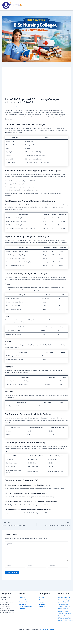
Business (42, 598)
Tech (40, 600)
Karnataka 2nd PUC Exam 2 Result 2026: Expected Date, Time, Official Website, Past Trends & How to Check (65, 616)
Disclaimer (22, 604)
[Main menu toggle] (69, 5)
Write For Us (23, 608)
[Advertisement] (36, 83)
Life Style (42, 606)
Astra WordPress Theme (46, 629)
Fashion (41, 602)
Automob (42, 604)
